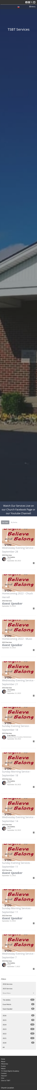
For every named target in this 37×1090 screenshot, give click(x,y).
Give (2, 1078)
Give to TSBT (5, 1080)
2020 (18, 1043)
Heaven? (4, 1076)
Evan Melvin (18, 1004)
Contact (4, 1073)
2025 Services (7, 988)
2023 (18, 1029)
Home (3, 1059)
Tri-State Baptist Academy (10, 1071)
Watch (3, 1068)
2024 (18, 1025)
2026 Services (7, 984)
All (4, 1047)
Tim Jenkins (18, 1000)
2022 (18, 1034)
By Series (14, 522)
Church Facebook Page (19, 509)
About (3, 1061)
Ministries (4, 1064)
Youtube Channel (20, 513)
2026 (18, 1015)
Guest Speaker (18, 1009)
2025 (18, 1020)
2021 (18, 1038)
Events (3, 1066)
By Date (5, 522)
